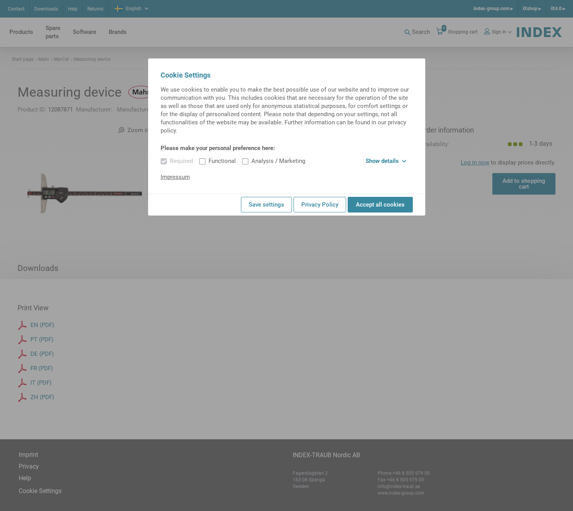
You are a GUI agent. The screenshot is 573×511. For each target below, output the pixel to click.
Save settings (266, 204)
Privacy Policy (319, 204)
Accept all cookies (380, 204)
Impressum (175, 176)
